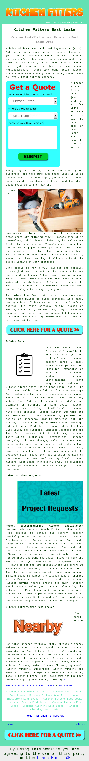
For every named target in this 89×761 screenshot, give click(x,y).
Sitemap (9, 724)
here (66, 680)
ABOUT (56, 23)
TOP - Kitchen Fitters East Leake (30, 685)
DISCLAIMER (78, 23)
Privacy (80, 724)
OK (68, 758)
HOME (48, 23)
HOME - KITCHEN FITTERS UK (45, 715)
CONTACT (66, 23)
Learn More (49, 758)
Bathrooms (65, 685)
